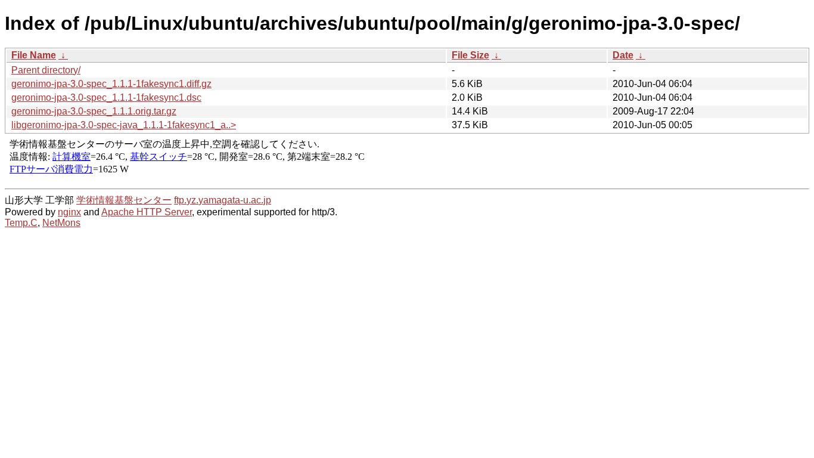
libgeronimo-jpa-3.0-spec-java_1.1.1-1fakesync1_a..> (123, 125)
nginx (69, 212)
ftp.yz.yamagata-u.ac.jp (222, 200)
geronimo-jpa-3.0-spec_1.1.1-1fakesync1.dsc (106, 97)
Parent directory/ (45, 70)
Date (623, 55)
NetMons (61, 223)
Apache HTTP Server (146, 212)
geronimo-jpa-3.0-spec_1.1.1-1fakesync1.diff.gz (111, 84)
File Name (33, 55)
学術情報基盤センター (124, 200)
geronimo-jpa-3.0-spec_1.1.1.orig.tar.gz (93, 111)
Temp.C (21, 223)
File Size (470, 55)
